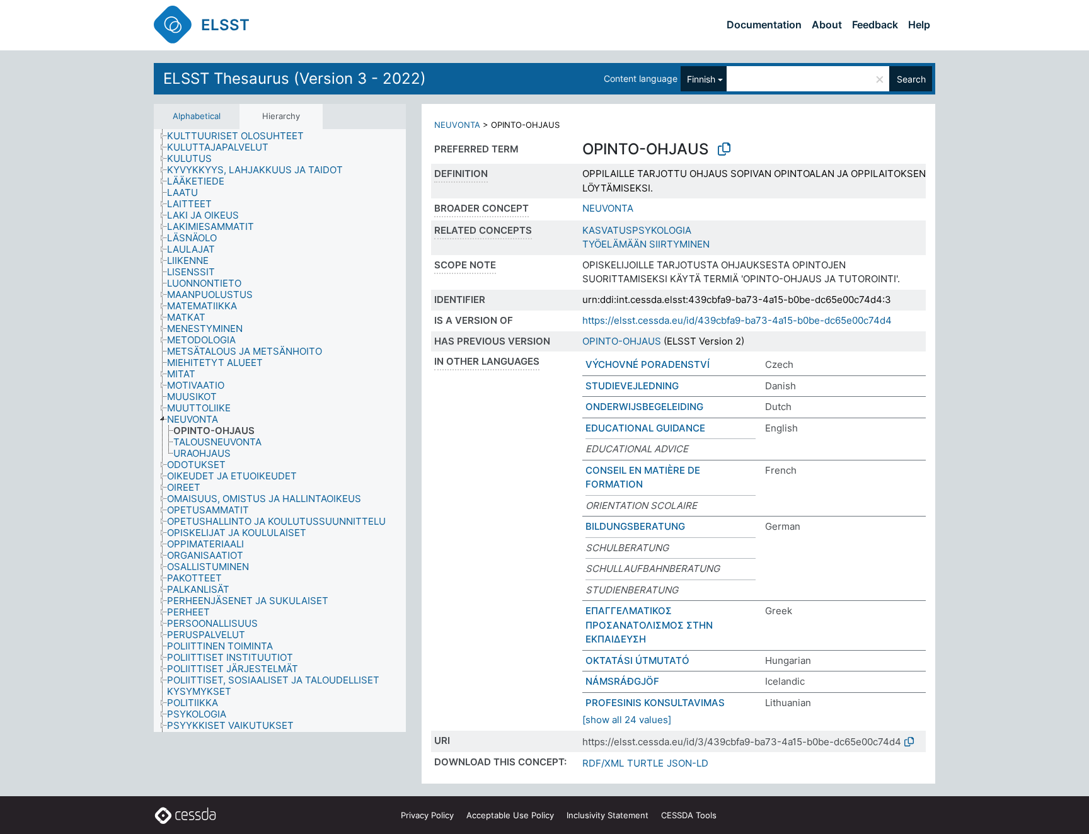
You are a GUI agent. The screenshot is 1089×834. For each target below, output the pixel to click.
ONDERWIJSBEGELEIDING (644, 407)
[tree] (280, 430)
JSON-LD (687, 763)
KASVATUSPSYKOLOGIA (636, 230)
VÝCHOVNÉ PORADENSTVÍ (647, 364)
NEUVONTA (457, 125)
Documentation (764, 24)
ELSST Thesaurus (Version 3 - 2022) (294, 78)
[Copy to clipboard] (724, 149)
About (827, 24)
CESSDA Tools (689, 815)
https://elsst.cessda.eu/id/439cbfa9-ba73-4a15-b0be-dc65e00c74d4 (737, 320)
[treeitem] (240, 136)
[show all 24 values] (626, 720)
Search (911, 79)
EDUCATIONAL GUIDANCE (645, 428)
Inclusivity (607, 815)
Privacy (427, 815)
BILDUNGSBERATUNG (635, 526)
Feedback (875, 24)
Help (919, 24)
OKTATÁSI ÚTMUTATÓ (637, 660)
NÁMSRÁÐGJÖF (622, 681)
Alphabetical (197, 116)
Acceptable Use (510, 815)
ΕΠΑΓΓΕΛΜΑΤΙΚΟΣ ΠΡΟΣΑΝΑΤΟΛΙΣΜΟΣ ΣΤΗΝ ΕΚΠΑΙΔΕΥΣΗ (649, 625)
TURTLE (645, 763)
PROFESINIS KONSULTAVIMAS (655, 703)
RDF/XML (603, 763)
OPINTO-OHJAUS (621, 341)
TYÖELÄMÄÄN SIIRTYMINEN (646, 244)
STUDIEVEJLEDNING (632, 386)
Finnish (701, 79)
